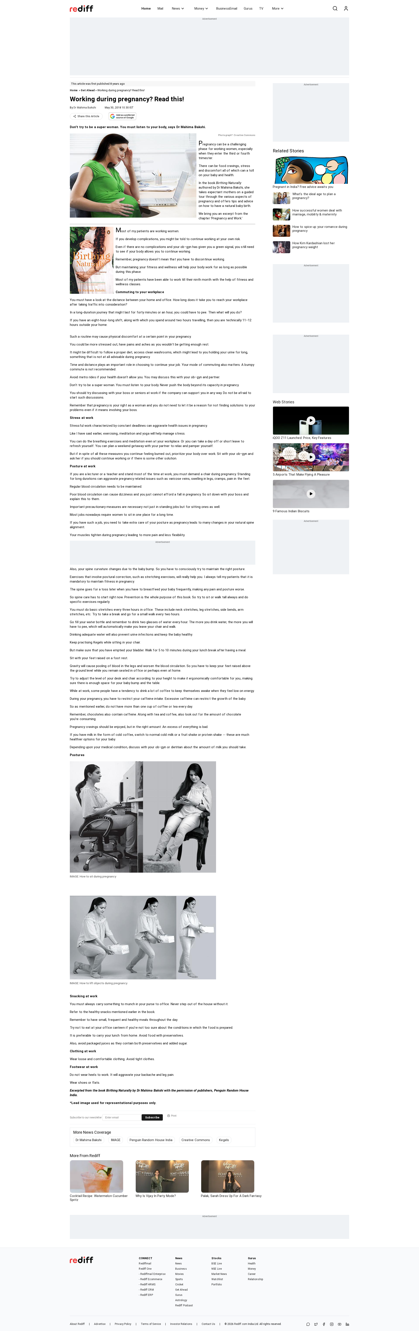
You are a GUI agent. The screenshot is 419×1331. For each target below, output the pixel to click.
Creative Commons (196, 1140)
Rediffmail (145, 1263)
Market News (219, 1274)
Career (252, 1274)
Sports (179, 1279)
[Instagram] (331, 1324)
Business (181, 1268)
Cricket (179, 1284)
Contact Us (208, 1324)
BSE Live (216, 1263)
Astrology (181, 1300)
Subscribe (152, 1117)
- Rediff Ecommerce (150, 1279)
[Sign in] (346, 8)
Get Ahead (88, 90)
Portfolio (216, 1284)
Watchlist (217, 1279)
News (176, 8)
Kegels (224, 1140)
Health (252, 1263)
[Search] (335, 8)
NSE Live (216, 1268)
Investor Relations (181, 1324)
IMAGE (116, 1140)
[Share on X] (316, 1324)
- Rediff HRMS (147, 1284)
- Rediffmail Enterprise (152, 1274)
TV (261, 8)
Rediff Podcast (184, 1305)
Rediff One (145, 1268)
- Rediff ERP (146, 1295)
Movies (179, 1274)
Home (146, 8)
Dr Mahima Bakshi (85, 107)
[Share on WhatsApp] (308, 1324)
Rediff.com (240, 1324)
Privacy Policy (123, 1324)
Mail (160, 8)
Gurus (248, 8)
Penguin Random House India (151, 1140)
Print (174, 1115)
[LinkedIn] (347, 1324)
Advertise (99, 1324)
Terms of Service (151, 1324)
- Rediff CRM (146, 1289)
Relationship (255, 1279)
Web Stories (283, 402)
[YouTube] (339, 1324)
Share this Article (88, 116)
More (276, 8)
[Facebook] (324, 1324)
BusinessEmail (226, 8)
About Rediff (77, 1324)
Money (199, 8)
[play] (311, 420)
